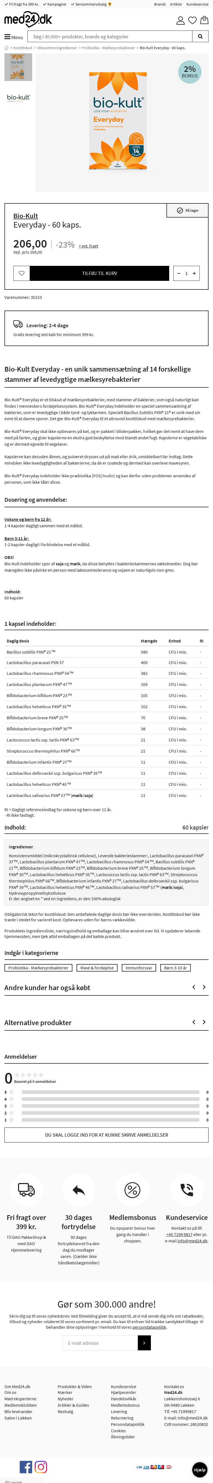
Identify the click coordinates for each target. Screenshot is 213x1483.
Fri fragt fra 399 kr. (23, 4)
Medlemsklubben (20, 1405)
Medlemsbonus (125, 1405)
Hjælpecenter (123, 1392)
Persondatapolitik (127, 1424)
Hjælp (200, 1469)
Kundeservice (197, 4)
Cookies (118, 1430)
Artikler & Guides (73, 1405)
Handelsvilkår (123, 1398)
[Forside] (6, 47)
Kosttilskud (22, 47)
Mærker (65, 1392)
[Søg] (200, 36)
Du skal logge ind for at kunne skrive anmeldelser (106, 1135)
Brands (160, 4)
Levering (119, 1411)
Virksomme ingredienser (57, 47)
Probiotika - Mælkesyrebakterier (108, 47)
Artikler (176, 4)
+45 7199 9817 (179, 1234)
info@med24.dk (192, 1241)
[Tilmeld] (144, 1342)
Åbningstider (123, 1436)
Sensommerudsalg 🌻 (93, 4)
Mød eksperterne (20, 1398)
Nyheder (65, 1398)
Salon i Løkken (18, 1418)
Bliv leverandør (18, 1411)
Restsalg (65, 1411)
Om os (10, 1392)
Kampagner (57, 4)
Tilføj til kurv (99, 273)
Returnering (122, 1418)
